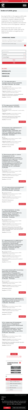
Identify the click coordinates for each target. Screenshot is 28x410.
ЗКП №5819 (9, 312)
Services (6, 73)
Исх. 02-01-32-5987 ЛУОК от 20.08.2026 (13, 343)
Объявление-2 (5, 260)
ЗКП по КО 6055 (10, 144)
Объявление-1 (10, 200)
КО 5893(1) (9, 288)
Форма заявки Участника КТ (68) (14, 226)
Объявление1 (10, 177)
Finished (5, 76)
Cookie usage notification (19, 407)
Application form (10, 116)
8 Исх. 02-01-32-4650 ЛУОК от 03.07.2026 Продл (12, 229)
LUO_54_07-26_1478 (13, 117)
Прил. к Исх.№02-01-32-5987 (13, 342)
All (4, 68)
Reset (14, 60)
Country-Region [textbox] (6, 57)
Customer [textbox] (5, 54)
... (18, 356)
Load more (14, 354)
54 (20, 356)
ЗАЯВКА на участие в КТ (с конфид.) (14, 258)
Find (14, 63)
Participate (22, 99)
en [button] (25, 1)
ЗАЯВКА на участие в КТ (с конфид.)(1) (10, 95)
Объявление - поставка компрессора (15, 94)
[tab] (14, 37)
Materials (6, 71)
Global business (5, 1)
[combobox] (14, 54)
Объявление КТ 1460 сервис (8, 228)
